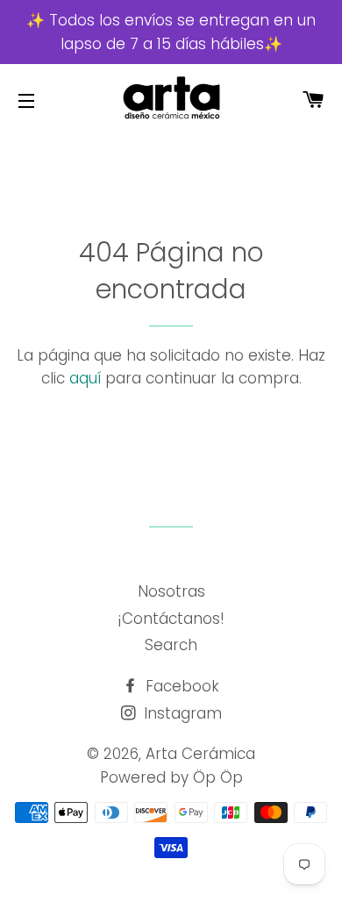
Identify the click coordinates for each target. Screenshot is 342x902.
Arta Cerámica (200, 753)
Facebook (180, 686)
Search (171, 644)
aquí (85, 378)
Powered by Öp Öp (171, 777)
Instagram (180, 713)
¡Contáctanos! (171, 618)
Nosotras (171, 591)
